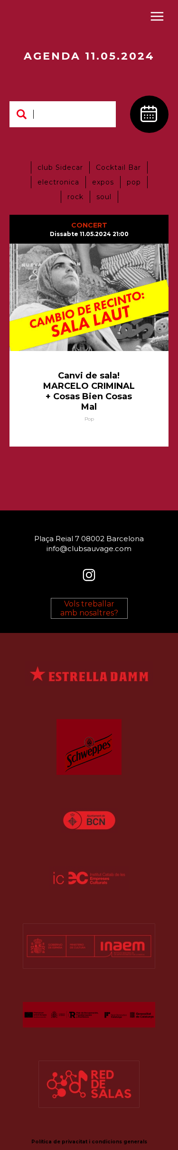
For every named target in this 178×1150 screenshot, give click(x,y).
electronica (58, 182)
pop (134, 182)
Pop (89, 419)
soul (104, 197)
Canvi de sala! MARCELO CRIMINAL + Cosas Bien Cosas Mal (89, 391)
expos (103, 182)
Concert (89, 225)
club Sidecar (60, 167)
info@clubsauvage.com (89, 548)
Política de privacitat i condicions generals (89, 1142)
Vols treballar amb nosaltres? (89, 608)
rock (75, 197)
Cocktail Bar (118, 167)
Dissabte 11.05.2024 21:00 (89, 233)
